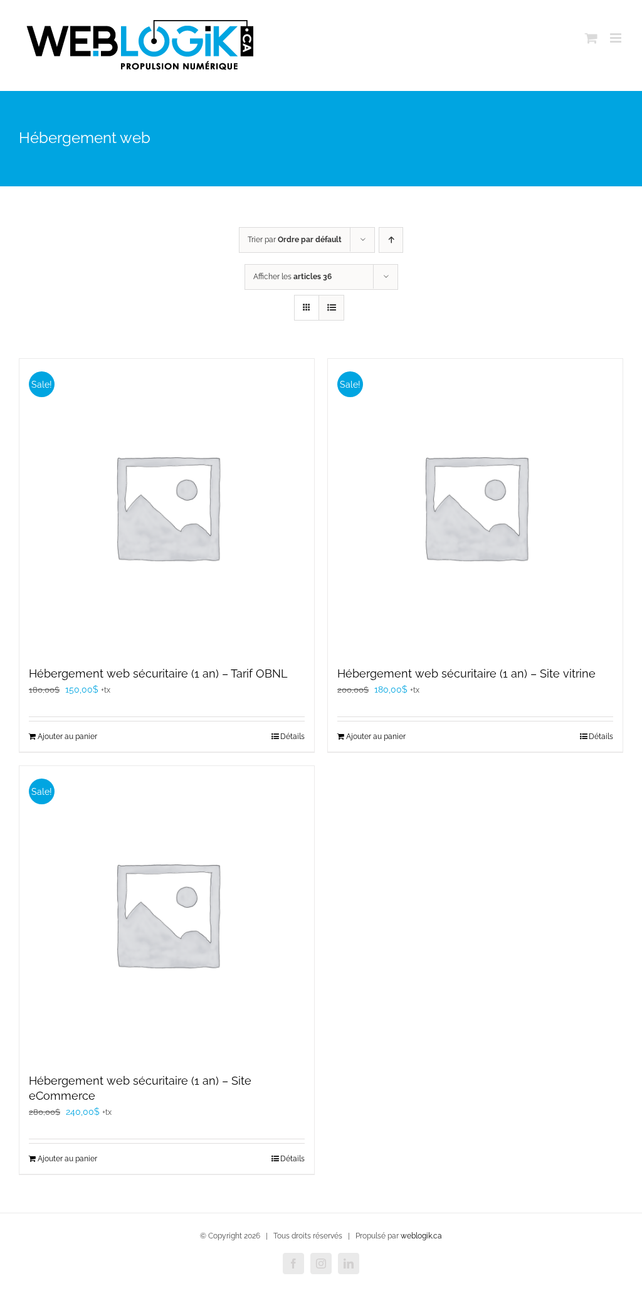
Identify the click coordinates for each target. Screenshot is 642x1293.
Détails (292, 736)
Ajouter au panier (67, 736)
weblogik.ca (421, 1236)
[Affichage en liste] (331, 307)
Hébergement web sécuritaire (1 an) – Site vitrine (466, 673)
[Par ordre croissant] (391, 240)
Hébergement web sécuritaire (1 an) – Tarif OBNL (158, 673)
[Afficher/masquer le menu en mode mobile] (616, 38)
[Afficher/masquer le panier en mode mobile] (591, 38)
